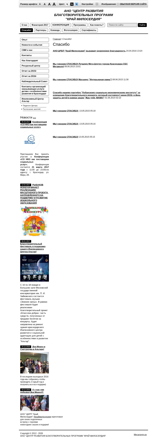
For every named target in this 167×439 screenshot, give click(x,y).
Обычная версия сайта (133, 4)
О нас (24, 25)
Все (34, 118)
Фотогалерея (70, 30)
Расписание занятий (31, 109)
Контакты (27, 55)
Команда (55, 30)
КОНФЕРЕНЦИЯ (60, 25)
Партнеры (41, 30)
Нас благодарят (30, 60)
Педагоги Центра (30, 106)
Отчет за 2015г (29, 71)
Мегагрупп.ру (140, 435)
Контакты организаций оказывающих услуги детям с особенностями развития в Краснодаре (34, 90)
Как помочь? (96, 25)
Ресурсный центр (31, 66)
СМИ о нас (27, 50)
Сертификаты (89, 30)
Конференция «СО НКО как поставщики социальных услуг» (33, 124)
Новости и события (32, 45)
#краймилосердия (42, 417)
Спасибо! (26, 30)
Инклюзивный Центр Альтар (33, 100)
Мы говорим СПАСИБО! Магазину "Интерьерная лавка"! (82, 79)
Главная (57, 39)
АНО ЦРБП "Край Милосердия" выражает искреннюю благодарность (89, 51)
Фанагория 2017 (40, 25)
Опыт (24, 40)
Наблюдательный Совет (34, 81)
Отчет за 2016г (29, 76)
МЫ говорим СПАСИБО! (66, 111)
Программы (79, 25)
